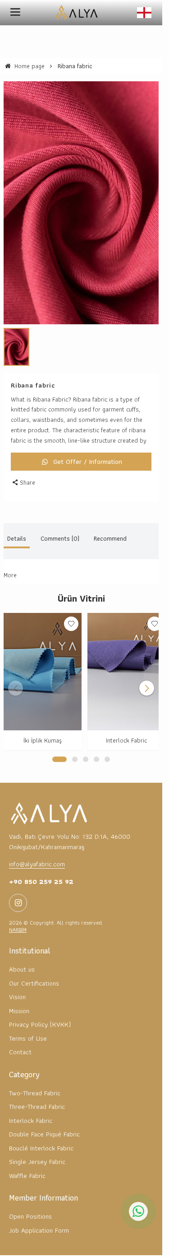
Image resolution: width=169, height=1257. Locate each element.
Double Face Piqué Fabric (44, 1119)
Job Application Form (39, 1215)
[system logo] (78, 13)
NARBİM (18, 915)
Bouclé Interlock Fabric (41, 1132)
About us (22, 954)
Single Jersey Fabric (37, 1146)
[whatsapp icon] (138, 1211)
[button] (59, 744)
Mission (19, 995)
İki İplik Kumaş (41, 725)
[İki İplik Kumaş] (41, 659)
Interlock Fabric (121, 725)
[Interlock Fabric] (121, 659)
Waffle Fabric (27, 1160)
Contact (20, 1037)
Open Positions (30, 1201)
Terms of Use (28, 1023)
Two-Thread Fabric (34, 1077)
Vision (17, 982)
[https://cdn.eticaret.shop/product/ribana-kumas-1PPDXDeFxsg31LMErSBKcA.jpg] (81, 197)
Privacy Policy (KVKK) (40, 1009)
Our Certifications (34, 968)
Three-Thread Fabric (37, 1091)
